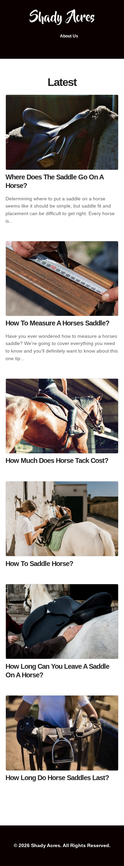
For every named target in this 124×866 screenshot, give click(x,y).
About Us (69, 36)
